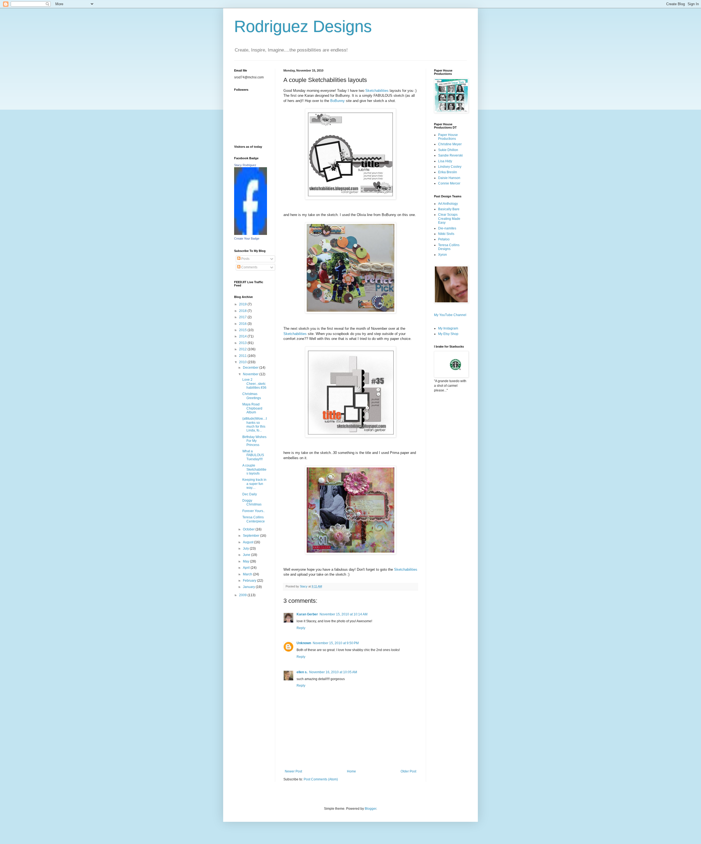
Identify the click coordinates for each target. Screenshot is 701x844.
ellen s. (302, 672)
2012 (243, 349)
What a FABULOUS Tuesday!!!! (253, 455)
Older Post (408, 771)
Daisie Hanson (449, 178)
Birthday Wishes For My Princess (254, 441)
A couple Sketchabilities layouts (254, 469)
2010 (243, 362)
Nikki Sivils (446, 234)
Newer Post (293, 771)
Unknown (304, 643)
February (250, 580)
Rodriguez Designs (303, 26)
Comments (248, 267)
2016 (243, 324)
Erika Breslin (447, 172)
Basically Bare (448, 209)
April (247, 568)
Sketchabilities (377, 91)
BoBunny (338, 101)
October (249, 529)
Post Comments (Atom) (321, 779)
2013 (243, 343)
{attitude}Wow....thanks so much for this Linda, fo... (254, 424)
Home (351, 771)
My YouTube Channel (450, 315)
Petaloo (444, 239)
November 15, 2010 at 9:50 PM (336, 643)
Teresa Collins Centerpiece (253, 519)
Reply (301, 628)
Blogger (370, 809)
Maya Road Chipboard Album (252, 408)
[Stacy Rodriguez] (250, 234)
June (247, 555)
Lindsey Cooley (449, 167)
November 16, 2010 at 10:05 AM (333, 672)
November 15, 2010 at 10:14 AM (343, 614)
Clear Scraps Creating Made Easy (449, 219)
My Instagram (448, 328)
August (248, 542)
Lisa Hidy (445, 161)
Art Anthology (448, 204)
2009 (243, 595)
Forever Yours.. (253, 511)
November (251, 374)
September (251, 536)
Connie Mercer (449, 183)
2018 (243, 311)
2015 (243, 330)
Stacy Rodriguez (245, 165)
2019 (243, 304)
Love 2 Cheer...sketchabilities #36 (254, 384)
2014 (243, 336)
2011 (243, 356)
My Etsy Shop (448, 334)
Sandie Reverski (450, 155)
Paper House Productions (448, 137)
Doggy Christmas (252, 502)
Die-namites (447, 228)
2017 (243, 317)
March (248, 574)
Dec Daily (249, 494)
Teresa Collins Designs (448, 247)
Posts (244, 259)
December (251, 368)
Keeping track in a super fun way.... (254, 484)
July (246, 548)
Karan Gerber (307, 614)
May (246, 561)
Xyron (442, 255)
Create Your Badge (246, 238)
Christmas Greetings (251, 396)
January (249, 587)
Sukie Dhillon (448, 150)
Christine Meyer (450, 144)
